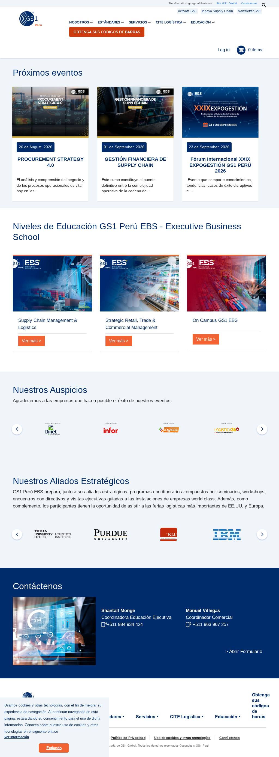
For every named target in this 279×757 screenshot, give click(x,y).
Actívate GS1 (187, 11)
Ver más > (31, 341)
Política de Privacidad (128, 737)
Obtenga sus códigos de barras (107, 31)
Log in (224, 50)
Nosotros (79, 22)
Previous (16, 429)
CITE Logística (169, 22)
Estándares (109, 22)
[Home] (30, 18)
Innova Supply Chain (217, 11)
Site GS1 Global (226, 3)
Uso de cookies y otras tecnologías (182, 737)
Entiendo (54, 748)
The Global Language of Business (190, 3)
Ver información (16, 737)
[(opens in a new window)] (53, 429)
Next (262, 429)
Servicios (138, 22)
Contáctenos (249, 3)
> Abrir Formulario (243, 651)
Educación (201, 22)
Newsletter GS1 (249, 11)
